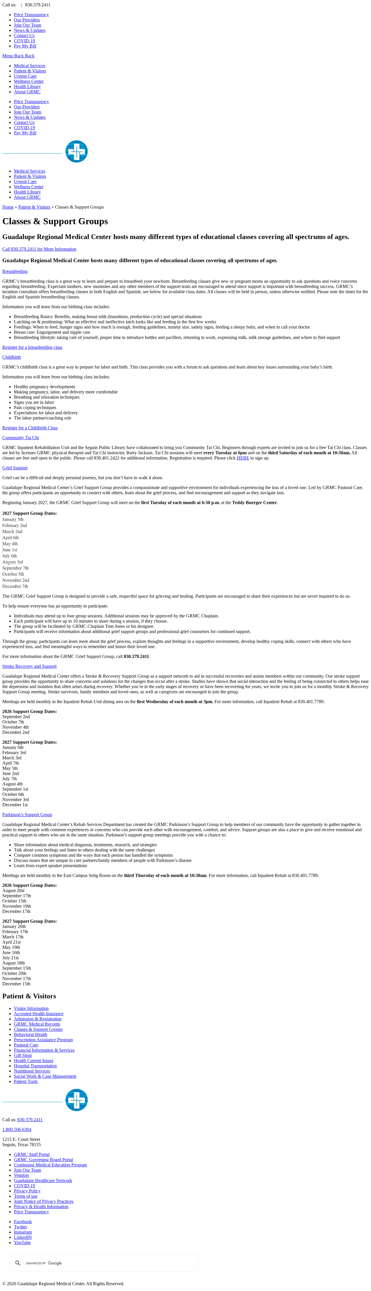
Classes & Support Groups (38, 1029)
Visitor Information (31, 1008)
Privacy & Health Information (41, 1206)
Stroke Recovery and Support (29, 666)
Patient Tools (26, 1081)
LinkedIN (23, 1237)
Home (8, 207)
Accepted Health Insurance (38, 1013)
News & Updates (30, 30)
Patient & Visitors (30, 70)
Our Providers (27, 19)
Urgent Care (25, 76)
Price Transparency (31, 14)
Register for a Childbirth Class (30, 427)
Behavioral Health (30, 1034)
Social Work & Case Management (45, 1076)
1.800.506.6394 (16, 1129)
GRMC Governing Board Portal (43, 1159)
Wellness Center (28, 81)
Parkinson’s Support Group (27, 814)
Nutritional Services (32, 1070)
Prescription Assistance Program (43, 1039)
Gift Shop (23, 1055)
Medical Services (29, 65)
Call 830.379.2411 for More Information (39, 249)
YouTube (22, 1242)
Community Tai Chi (20, 437)
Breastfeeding (15, 271)
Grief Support (15, 467)
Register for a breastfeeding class (32, 347)
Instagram (23, 1232)
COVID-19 (24, 40)
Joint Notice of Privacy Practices (43, 1201)
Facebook (23, 1221)
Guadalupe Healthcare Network (43, 1180)
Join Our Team (27, 25)
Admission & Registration (37, 1018)
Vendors (21, 1175)
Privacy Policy (27, 1190)
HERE (243, 457)
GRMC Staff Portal (32, 1154)
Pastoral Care (26, 1044)
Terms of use (25, 1196)
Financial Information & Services (44, 1050)
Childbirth (11, 357)
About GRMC (27, 91)
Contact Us (24, 35)
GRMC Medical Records (37, 1024)
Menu (8, 55)
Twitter (20, 1226)
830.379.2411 (30, 1119)
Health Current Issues (33, 1060)
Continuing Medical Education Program (50, 1164)
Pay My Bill (25, 45)
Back (19, 55)
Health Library (27, 86)
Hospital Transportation (35, 1065)
